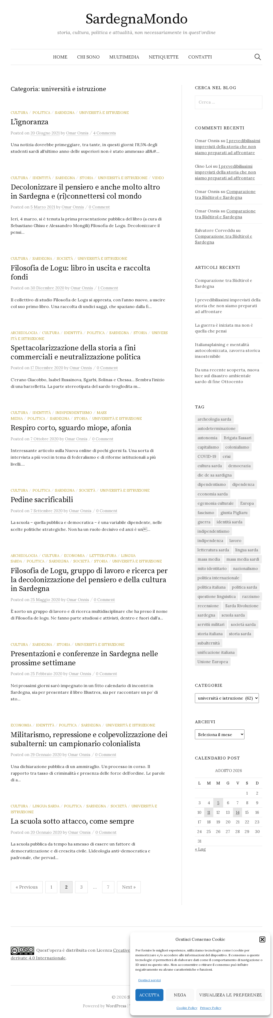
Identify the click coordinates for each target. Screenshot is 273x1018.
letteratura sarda (213, 549)
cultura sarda (210, 465)
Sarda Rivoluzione (242, 605)
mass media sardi (242, 559)
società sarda (243, 624)
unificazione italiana (216, 652)
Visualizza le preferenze (230, 995)
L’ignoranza (30, 122)
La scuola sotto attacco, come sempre (72, 821)
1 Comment (108, 287)
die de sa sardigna (215, 475)
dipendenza (243, 484)
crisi (227, 456)
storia (86, 177)
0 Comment (99, 207)
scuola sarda (233, 615)
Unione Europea (213, 661)
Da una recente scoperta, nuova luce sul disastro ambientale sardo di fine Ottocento (227, 375)
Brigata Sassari (237, 437)
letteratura (102, 555)
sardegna (64, 112)
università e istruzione (104, 112)
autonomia (207, 437)
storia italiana (210, 633)
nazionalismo (245, 568)
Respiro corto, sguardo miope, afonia (71, 428)
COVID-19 (207, 456)
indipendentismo (73, 412)
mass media (209, 559)
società (65, 258)
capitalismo (208, 447)
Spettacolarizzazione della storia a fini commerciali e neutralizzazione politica (76, 352)
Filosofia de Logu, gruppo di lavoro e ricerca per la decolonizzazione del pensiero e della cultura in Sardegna (89, 579)
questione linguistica (217, 596)
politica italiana (212, 587)
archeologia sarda (214, 419)
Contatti (200, 57)
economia (74, 555)
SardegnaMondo (137, 19)
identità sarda (229, 521)
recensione (208, 605)
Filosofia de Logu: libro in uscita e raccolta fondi (80, 273)
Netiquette (164, 57)
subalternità (209, 643)
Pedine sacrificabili (42, 499)
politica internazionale (218, 577)
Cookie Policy (186, 1008)
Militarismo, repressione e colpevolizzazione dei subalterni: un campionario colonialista (89, 739)
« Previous (27, 887)
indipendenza (210, 540)
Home (60, 57)
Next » (129, 887)
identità (42, 177)
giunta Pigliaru (233, 512)
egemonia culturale (216, 503)
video (158, 177)
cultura (19, 112)
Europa (247, 503)
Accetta (149, 995)
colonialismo (237, 447)
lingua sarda (46, 806)
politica (41, 112)
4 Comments (104, 133)
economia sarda (213, 493)
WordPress (116, 1005)
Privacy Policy (210, 1008)
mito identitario (212, 568)
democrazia (239, 465)
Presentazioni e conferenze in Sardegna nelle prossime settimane (84, 658)
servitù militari (211, 624)
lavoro (235, 540)
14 (237, 812)
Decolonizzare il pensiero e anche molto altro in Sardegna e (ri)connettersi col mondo (85, 192)
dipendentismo (212, 484)
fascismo (206, 512)
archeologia (24, 332)
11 (208, 812)
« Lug (200, 849)
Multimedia (124, 57)
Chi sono (88, 57)
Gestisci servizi (149, 980)
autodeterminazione (217, 428)
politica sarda (244, 587)
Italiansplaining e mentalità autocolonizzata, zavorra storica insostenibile (227, 350)
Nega (180, 995)
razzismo (250, 596)
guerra (204, 521)
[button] (262, 939)
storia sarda (240, 633)
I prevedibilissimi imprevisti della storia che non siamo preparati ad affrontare (227, 146)
